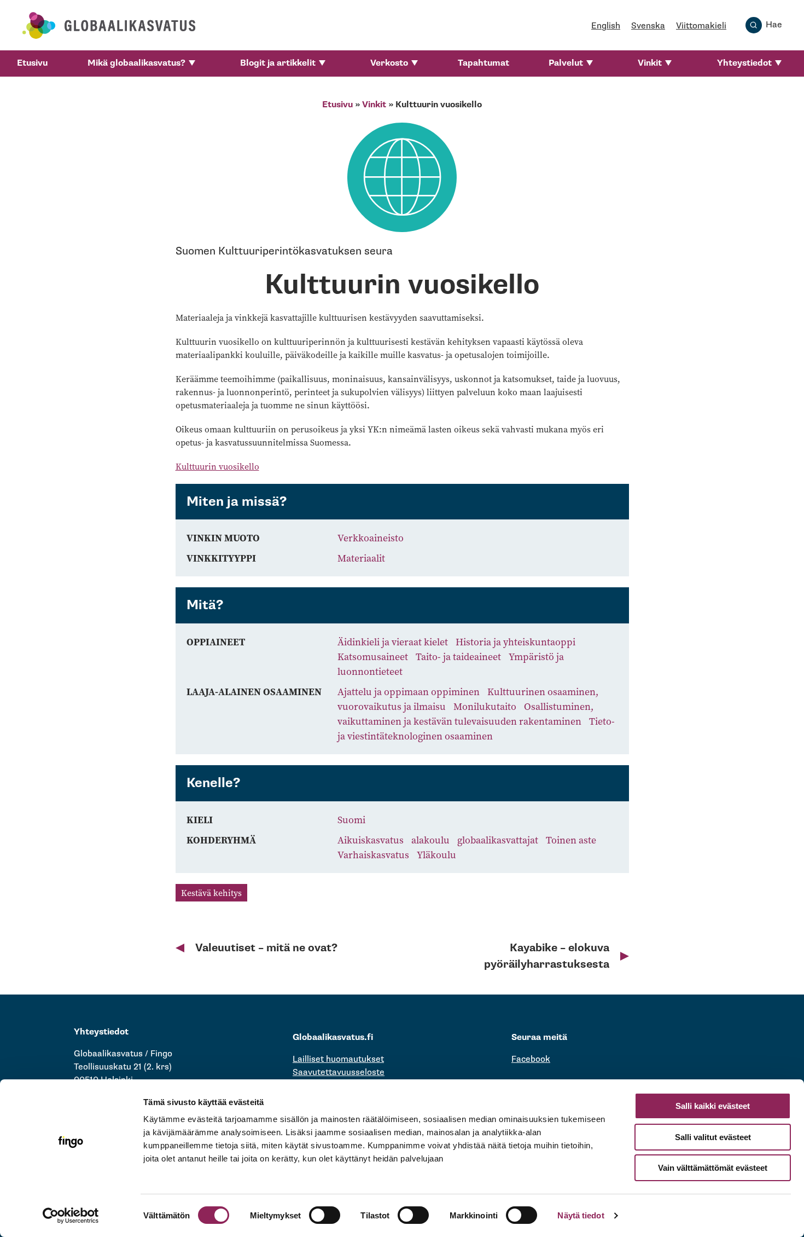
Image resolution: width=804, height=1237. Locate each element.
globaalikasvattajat (498, 840)
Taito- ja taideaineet (459, 656)
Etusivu (32, 63)
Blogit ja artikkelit (278, 63)
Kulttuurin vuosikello (217, 466)
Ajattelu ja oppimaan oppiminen (409, 691)
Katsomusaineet (373, 656)
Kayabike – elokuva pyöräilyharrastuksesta (546, 956)
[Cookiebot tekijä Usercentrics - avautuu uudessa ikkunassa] (71, 1215)
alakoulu (431, 840)
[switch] (324, 1215)
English (605, 26)
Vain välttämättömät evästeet (712, 1167)
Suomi (351, 819)
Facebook (530, 1059)
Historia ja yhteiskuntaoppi (515, 642)
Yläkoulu (436, 855)
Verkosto (389, 63)
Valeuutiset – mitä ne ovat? (266, 948)
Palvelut (566, 63)
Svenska (648, 26)
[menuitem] (32, 63)
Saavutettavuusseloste (338, 1072)
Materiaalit (361, 558)
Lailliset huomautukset (338, 1059)
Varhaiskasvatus (374, 855)
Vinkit (650, 63)
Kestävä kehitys (211, 893)
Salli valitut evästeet (713, 1137)
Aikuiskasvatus (371, 840)
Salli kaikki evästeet (712, 1106)
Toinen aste (571, 840)
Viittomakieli (701, 26)
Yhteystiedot (744, 63)
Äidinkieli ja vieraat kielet (393, 642)
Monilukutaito (485, 706)
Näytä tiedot (580, 1215)
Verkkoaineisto (370, 538)
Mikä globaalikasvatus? (136, 63)
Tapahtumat (483, 63)
